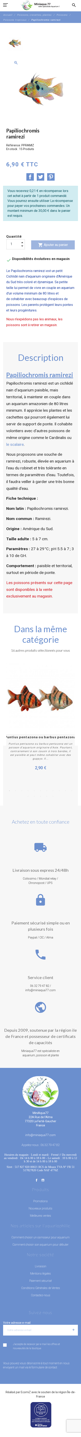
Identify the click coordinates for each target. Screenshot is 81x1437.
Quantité (14, 237)
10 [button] (65, 791)
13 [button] (34, 796)
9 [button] (59, 791)
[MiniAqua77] (40, 5)
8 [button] (53, 791)
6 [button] (40, 791)
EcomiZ (26, 1392)
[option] (14, 43)
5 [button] (34, 791)
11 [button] (72, 791)
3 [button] (22, 791)
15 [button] (47, 796)
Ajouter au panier (53, 244)
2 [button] (16, 791)
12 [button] (28, 796)
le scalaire (15, 444)
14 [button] (40, 796)
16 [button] (53, 796)
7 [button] (47, 791)
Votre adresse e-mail (17, 1322)
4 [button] (28, 791)
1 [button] (9, 791)
